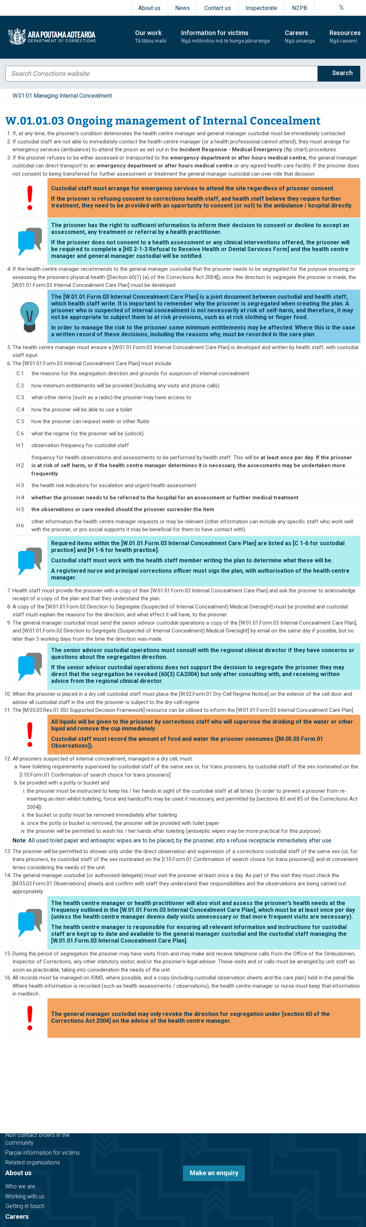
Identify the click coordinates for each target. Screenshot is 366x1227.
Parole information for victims (42, 1152)
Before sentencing (28, 1063)
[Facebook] (324, 8)
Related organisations (32, 1162)
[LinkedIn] (358, 8)
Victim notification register (38, 1124)
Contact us (217, 8)
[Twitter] (341, 8)
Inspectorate (261, 8)
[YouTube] (349, 8)
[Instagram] (332, 8)
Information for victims (39, 1111)
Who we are (20, 1186)
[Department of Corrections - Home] (64, 36)
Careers (17, 1216)
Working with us (24, 1196)
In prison (16, 1083)
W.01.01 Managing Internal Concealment (62, 95)
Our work (18, 1050)
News (182, 8)
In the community (27, 1073)
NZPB (299, 8)
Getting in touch (24, 1206)
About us (149, 8)
